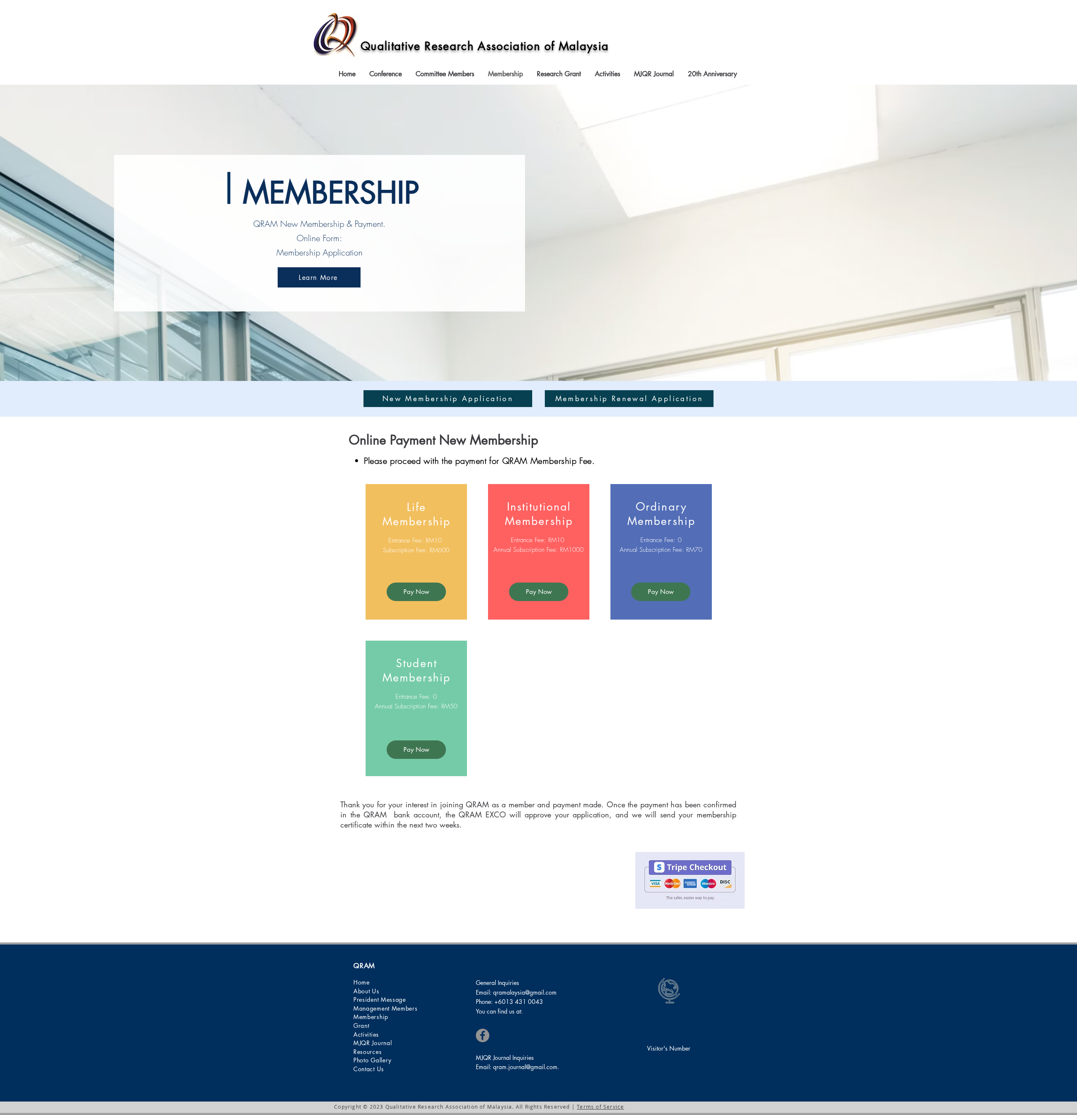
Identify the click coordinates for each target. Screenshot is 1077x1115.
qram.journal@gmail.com (525, 1067)
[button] (386, 74)
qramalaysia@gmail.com (525, 992)
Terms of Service (600, 1106)
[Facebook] (482, 1035)
